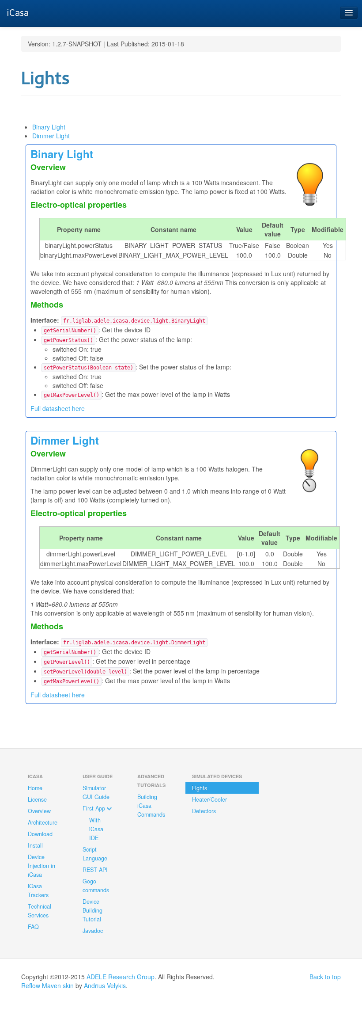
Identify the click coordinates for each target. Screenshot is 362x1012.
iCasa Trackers (38, 890)
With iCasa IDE (96, 829)
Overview (39, 811)
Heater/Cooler (209, 799)
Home (35, 788)
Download (40, 834)
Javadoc (93, 931)
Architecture (42, 822)
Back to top (325, 976)
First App (95, 808)
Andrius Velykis (105, 985)
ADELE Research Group (121, 976)
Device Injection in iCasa (41, 866)
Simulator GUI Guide (96, 792)
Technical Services (39, 910)
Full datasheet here (57, 408)
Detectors (204, 811)
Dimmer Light (51, 135)
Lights (199, 788)
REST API (95, 870)
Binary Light (48, 126)
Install (35, 845)
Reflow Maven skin (47, 985)
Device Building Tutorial (92, 910)
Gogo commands (96, 885)
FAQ (33, 927)
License (37, 799)
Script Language (95, 853)
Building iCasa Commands (151, 805)
